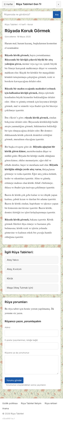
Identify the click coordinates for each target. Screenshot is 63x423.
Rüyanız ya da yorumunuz (17, 353)
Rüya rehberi (51, 403)
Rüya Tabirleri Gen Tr (28, 4)
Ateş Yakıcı (13, 260)
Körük (10, 278)
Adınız (7, 327)
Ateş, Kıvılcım (14, 269)
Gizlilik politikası (10, 403)
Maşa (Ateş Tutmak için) (20, 287)
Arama (5, 408)
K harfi (22, 24)
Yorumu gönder (14, 380)
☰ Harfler (8, 4)
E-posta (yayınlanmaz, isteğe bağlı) (21, 340)
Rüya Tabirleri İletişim (31, 403)
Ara (56, 14)
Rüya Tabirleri (11, 24)
